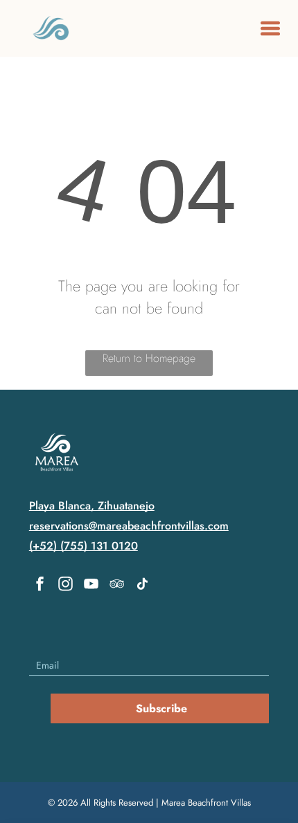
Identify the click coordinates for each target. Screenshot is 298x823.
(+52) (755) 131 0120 (83, 546)
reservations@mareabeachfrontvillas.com (129, 526)
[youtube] (91, 586)
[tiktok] (143, 586)
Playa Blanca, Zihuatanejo (92, 506)
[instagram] (66, 586)
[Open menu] (270, 28)
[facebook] (40, 586)
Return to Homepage (149, 358)
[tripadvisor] (117, 586)
